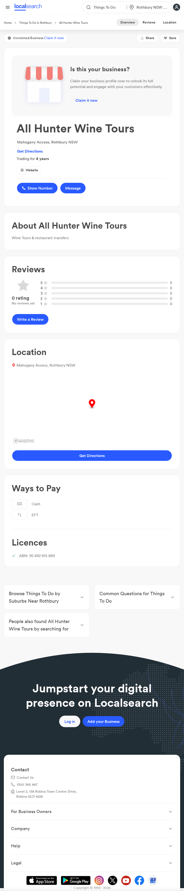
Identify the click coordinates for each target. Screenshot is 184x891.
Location (169, 22)
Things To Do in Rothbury (35, 22)
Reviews (149, 22)
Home (8, 22)
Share (150, 38)
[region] (92, 409)
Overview (127, 22)
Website (32, 170)
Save (172, 38)
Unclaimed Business (38, 38)
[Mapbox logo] (23, 441)
